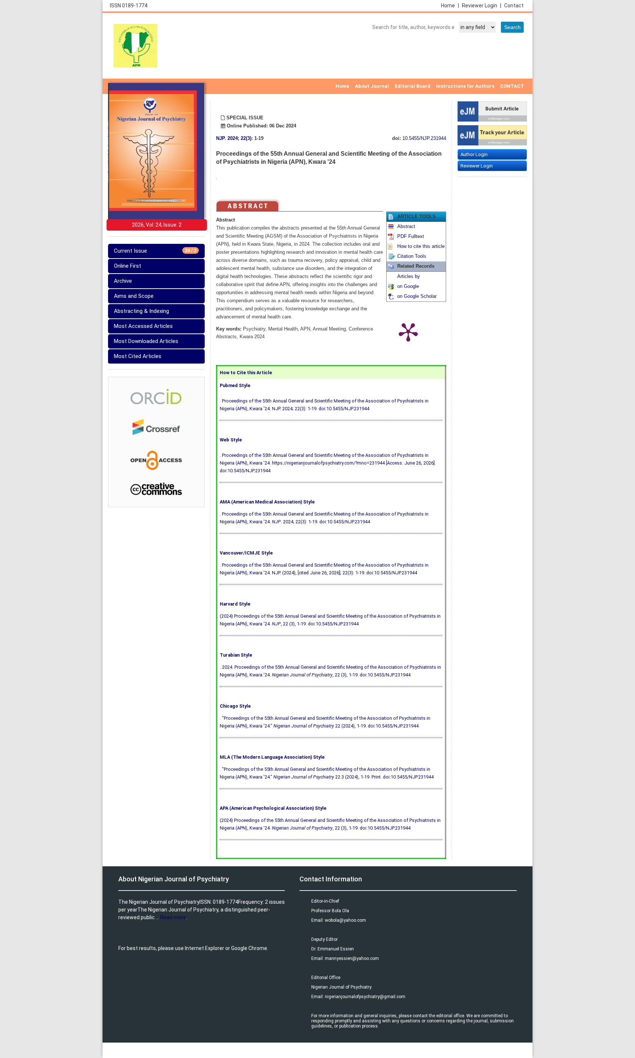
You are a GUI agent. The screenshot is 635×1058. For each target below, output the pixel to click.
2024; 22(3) (239, 138)
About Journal (372, 86)
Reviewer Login (481, 5)
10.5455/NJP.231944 (424, 138)
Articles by (408, 276)
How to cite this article (421, 246)
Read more (173, 917)
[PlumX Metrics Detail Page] (408, 332)
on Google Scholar (417, 296)
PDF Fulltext (410, 236)
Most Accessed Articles (143, 326)
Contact (514, 5)
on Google (408, 286)
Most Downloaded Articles (146, 341)
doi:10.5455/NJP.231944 (344, 408)
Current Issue (155, 251)
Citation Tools (411, 256)
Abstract (406, 226)
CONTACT (512, 86)
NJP (220, 138)
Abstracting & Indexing (141, 311)
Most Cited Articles (137, 356)
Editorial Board (412, 86)
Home (450, 5)
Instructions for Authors (465, 86)
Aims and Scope (134, 296)
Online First (127, 266)
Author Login (474, 154)
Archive (123, 281)
